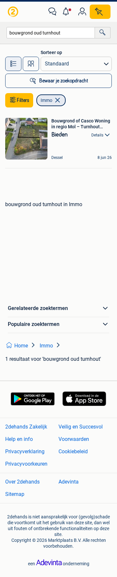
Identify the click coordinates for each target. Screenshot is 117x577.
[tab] (13, 64)
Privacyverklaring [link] (25, 451)
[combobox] (50, 32)
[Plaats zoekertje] (100, 12)
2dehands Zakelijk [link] (26, 427)
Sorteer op (51, 52)
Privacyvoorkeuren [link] (26, 464)
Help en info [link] (19, 439)
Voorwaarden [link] (73, 439)
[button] (67, 12)
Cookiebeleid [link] (73, 451)
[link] (13, 12)
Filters (23, 100)
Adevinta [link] (68, 482)
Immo (46, 100)
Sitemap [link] (14, 494)
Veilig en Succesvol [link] (80, 427)
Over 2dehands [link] (22, 482)
